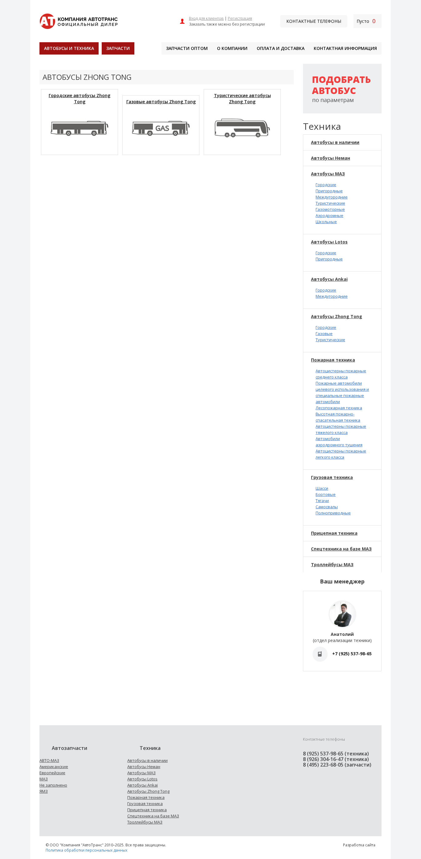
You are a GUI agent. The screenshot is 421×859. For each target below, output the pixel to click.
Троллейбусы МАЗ (332, 564)
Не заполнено (53, 785)
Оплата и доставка (281, 48)
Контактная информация (345, 48)
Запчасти (118, 48)
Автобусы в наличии (335, 142)
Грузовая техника (332, 477)
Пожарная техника (333, 360)
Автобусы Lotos (329, 242)
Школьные (326, 221)
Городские (326, 184)
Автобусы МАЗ (328, 174)
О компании (232, 48)
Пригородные (329, 191)
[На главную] (78, 20)
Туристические (330, 203)
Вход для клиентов (206, 18)
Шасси (322, 488)
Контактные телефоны (313, 21)
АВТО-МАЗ (49, 760)
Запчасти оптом (187, 48)
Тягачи (322, 500)
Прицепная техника (334, 533)
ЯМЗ (43, 791)
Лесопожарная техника (339, 408)
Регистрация (240, 18)
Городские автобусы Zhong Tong (79, 98)
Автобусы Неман (330, 158)
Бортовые (326, 494)
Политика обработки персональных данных (86, 850)
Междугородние (332, 197)
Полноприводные (333, 513)
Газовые (324, 333)
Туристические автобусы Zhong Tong (242, 98)
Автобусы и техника (69, 48)
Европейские (52, 772)
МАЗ (43, 779)
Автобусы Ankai (329, 279)
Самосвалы (327, 506)
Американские (53, 766)
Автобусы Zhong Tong (336, 316)
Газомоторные (330, 209)
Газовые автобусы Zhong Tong (161, 101)
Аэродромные (329, 215)
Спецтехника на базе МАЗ (341, 549)
